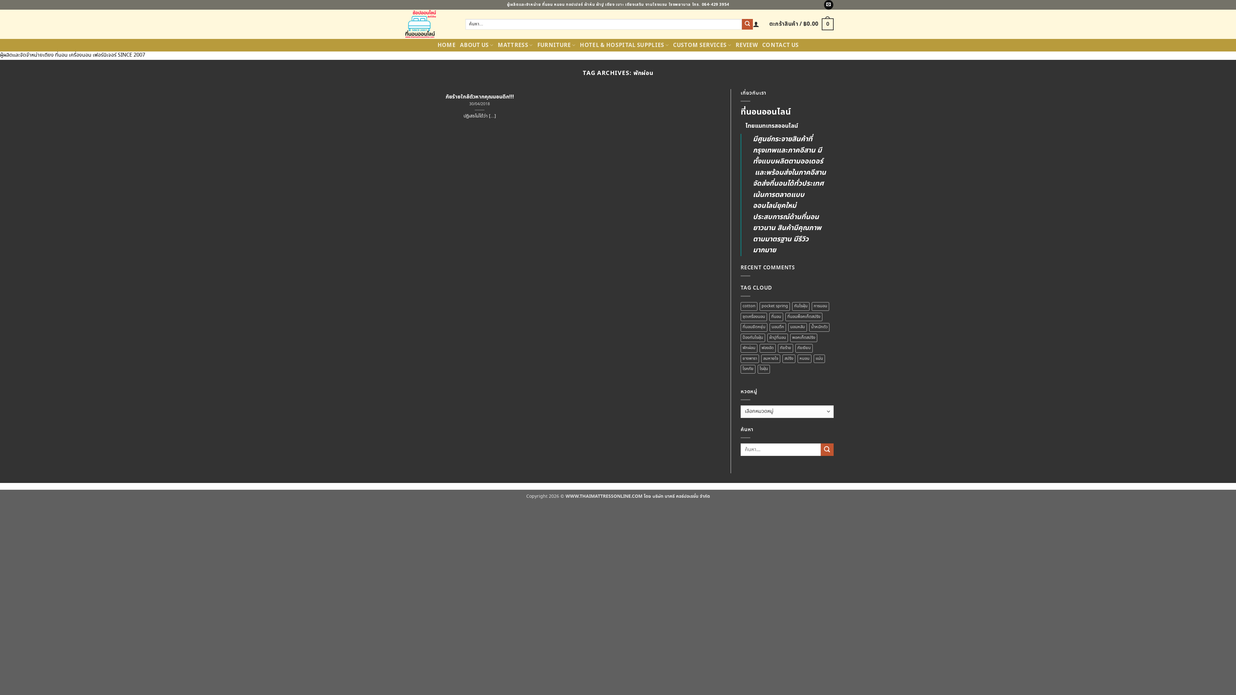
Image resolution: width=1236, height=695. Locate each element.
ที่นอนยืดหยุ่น (754, 327)
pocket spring (775, 306)
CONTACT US (780, 45)
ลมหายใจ (770, 359)
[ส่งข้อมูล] (747, 24)
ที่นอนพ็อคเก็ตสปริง (803, 317)
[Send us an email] (828, 5)
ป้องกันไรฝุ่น (753, 338)
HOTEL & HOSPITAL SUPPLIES (622, 45)
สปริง (788, 359)
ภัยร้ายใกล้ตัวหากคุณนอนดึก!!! (479, 96)
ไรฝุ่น (764, 369)
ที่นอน (776, 317)
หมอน (805, 359)
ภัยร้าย (785, 348)
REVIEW (746, 45)
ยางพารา (750, 359)
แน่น (819, 359)
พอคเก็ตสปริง (803, 338)
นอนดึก (778, 327)
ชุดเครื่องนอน (754, 317)
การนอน (820, 306)
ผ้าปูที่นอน (777, 338)
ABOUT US (474, 45)
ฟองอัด (768, 348)
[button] (756, 24)
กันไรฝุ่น (801, 306)
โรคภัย (748, 369)
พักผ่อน (749, 348)
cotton (749, 306)
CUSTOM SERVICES (699, 45)
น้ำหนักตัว (819, 327)
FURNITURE (554, 45)
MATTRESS (513, 45)
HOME (446, 45)
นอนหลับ (797, 327)
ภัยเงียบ (804, 348)
